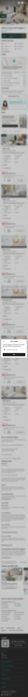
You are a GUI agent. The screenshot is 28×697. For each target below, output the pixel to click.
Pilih (14, 354)
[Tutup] (3, 341)
